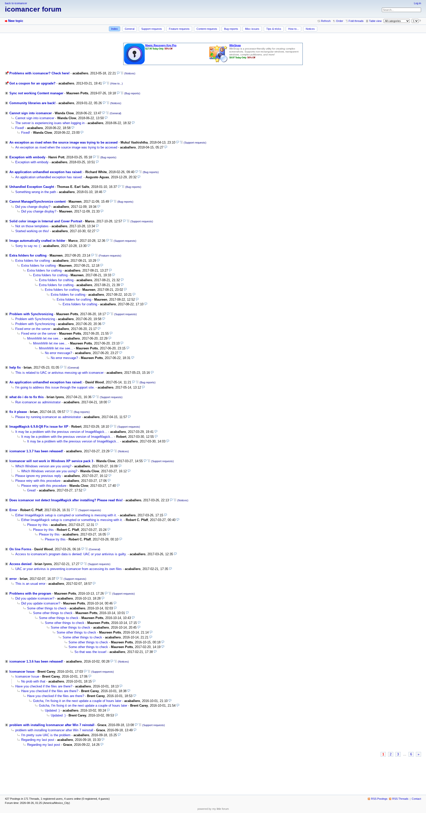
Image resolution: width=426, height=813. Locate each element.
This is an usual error (30, 583)
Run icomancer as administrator (38, 402)
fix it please (18, 412)
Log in (417, 3)
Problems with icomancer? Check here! (39, 73)
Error (13, 510)
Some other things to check (47, 608)
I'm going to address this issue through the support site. (55, 387)
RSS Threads (400, 798)
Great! (31, 490)
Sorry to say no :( (27, 246)
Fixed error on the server (32, 329)
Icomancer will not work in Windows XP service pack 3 (51, 461)
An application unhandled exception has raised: (45, 172)
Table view (375, 20)
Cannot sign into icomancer (30, 113)
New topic (15, 21)
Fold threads (356, 20)
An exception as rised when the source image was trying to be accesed (63, 142)
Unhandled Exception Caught (31, 187)
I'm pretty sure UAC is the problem (46, 735)
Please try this (37, 525)
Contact (416, 798)
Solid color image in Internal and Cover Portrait (45, 221)
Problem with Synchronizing (31, 314)
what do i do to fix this (26, 397)
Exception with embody (27, 157)
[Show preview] (118, 73)
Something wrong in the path (35, 192)
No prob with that (33, 681)
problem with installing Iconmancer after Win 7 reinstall (51, 725)
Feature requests (179, 28)
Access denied (20, 564)
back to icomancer (16, 3)
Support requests (151, 28)
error (13, 579)
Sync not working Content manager (36, 93)
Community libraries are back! (32, 103)
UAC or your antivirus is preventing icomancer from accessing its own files (68, 569)
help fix (15, 367)
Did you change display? (32, 207)
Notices (310, 28)
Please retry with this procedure (37, 481)
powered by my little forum (213, 808)
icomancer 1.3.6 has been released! (36, 661)
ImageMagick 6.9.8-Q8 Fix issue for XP (38, 426)
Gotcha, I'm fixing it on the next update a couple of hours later (77, 701)
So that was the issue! (90, 652)
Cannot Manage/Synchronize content (37, 201)
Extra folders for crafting (28, 255)
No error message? (58, 353)
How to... (293, 28)
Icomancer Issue (22, 671)
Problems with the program (30, 593)
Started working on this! (32, 231)
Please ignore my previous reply (38, 476)
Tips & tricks (273, 28)
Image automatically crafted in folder (37, 241)
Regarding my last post (37, 740)
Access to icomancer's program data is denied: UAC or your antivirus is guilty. (71, 554)
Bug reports (231, 28)
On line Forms (20, 549)
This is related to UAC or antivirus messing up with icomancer (59, 372)
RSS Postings (379, 798)
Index (114, 28)
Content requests (206, 28)
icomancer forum (33, 9)
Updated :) (52, 710)
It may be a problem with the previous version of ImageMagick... (61, 432)
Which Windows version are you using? (43, 466)
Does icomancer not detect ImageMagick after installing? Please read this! (66, 500)
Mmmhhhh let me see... (44, 338)
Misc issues (252, 28)
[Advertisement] (213, 773)
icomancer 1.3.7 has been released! (36, 451)
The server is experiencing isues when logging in (50, 123)
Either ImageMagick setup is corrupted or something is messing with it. (66, 515)
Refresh (326, 20)
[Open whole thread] (122, 73)
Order (339, 20)
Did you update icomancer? (34, 598)
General (129, 28)
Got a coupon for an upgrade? (32, 83)
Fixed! (19, 128)
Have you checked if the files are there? (43, 686)
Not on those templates (32, 226)
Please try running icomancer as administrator (48, 417)
